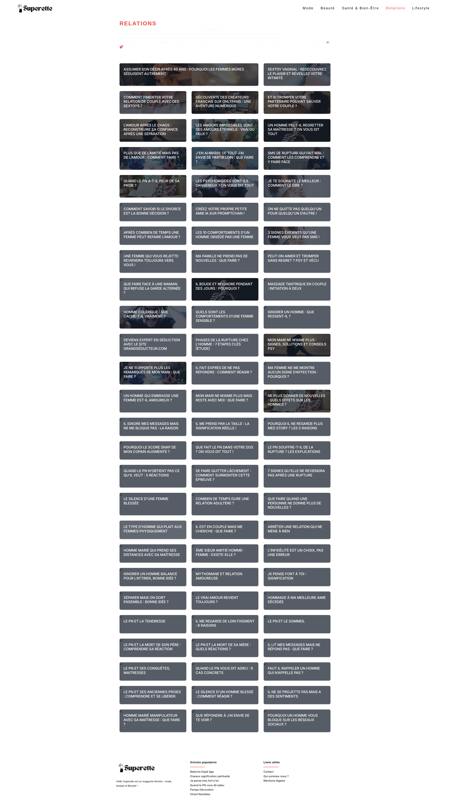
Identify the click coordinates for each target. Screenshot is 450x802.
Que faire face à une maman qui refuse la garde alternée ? (152, 288)
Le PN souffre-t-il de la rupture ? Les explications (294, 449)
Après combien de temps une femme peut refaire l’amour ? (152, 234)
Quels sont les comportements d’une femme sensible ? (224, 316)
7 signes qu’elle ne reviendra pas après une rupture (296, 473)
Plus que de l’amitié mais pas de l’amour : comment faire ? (151, 155)
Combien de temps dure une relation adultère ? (222, 501)
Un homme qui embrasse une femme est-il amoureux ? (151, 398)
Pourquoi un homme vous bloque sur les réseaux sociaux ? (293, 719)
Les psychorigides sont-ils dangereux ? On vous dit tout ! (225, 185)
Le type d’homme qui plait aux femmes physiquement (153, 529)
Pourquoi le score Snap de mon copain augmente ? (150, 449)
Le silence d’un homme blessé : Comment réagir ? (224, 694)
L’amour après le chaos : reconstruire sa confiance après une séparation (151, 129)
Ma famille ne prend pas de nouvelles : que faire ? (222, 258)
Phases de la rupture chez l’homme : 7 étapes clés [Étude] (222, 344)
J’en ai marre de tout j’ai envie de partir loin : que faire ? (225, 157)
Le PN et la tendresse (144, 621)
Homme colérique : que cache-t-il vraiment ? (146, 314)
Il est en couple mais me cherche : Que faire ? (219, 529)
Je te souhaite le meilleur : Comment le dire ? (294, 183)
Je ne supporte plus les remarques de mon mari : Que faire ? (152, 372)
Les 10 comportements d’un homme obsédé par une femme (224, 234)
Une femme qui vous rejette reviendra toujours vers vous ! (151, 260)
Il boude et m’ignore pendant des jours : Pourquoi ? (224, 286)
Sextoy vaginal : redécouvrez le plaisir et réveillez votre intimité (297, 73)
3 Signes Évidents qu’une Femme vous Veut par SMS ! (294, 234)
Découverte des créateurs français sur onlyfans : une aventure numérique (223, 101)
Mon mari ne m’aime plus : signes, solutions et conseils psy (297, 344)
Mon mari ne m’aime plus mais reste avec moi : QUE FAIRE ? (224, 398)
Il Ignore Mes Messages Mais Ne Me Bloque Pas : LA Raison (151, 426)
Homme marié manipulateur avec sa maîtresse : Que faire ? (152, 719)
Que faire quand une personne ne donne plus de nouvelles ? (294, 503)
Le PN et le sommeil (286, 621)
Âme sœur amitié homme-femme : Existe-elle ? (220, 552)
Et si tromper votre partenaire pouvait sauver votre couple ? (294, 101)
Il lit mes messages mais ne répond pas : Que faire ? (294, 647)
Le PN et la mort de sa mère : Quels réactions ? (223, 647)
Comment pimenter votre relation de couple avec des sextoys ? (151, 101)
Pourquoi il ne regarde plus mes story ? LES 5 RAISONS (295, 426)
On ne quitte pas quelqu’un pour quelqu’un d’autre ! (295, 211)
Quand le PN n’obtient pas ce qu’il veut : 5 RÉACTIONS (152, 473)
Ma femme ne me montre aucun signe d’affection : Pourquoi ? (293, 372)
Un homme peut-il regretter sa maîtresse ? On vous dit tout (295, 129)
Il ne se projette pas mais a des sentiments (294, 694)
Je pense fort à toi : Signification (287, 576)
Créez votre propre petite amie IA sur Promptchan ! (221, 211)
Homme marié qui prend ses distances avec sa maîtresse (152, 552)
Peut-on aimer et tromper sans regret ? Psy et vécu (293, 258)
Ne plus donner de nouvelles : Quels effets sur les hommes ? (296, 400)
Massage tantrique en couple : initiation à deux (297, 286)
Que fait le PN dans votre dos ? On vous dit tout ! (224, 449)
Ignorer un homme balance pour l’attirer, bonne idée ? (150, 576)
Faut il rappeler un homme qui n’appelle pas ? (294, 670)
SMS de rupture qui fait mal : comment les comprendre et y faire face (296, 157)
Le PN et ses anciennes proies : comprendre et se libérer (152, 694)
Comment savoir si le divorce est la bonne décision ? (152, 211)
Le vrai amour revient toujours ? (217, 600)
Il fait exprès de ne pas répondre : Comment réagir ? (224, 370)
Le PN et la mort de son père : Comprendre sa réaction (152, 647)
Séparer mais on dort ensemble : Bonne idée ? (146, 600)
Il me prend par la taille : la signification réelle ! (222, 426)
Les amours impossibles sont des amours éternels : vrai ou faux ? (225, 129)
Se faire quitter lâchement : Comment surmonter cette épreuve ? (223, 475)
